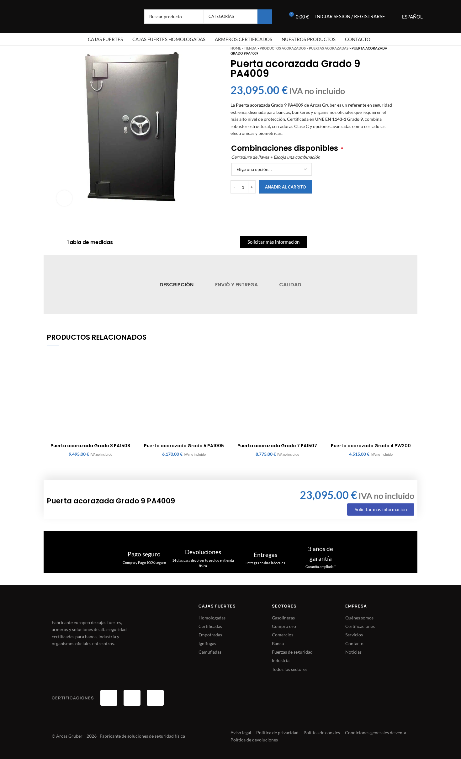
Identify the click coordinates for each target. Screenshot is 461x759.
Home (235, 48)
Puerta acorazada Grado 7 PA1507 (277, 446)
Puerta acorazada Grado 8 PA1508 (90, 446)
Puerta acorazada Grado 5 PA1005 (184, 446)
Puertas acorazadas (328, 48)
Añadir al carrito (285, 186)
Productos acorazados (283, 48)
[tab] (176, 284)
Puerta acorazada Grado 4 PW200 (371, 446)
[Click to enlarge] (64, 198)
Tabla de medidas (89, 242)
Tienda (250, 48)
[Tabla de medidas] (58, 242)
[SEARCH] (264, 16)
